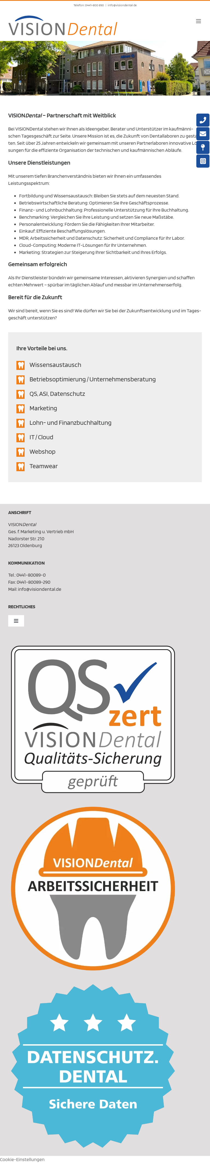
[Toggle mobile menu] (199, 21)
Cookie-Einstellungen (22, 1159)
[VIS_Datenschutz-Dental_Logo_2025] (93, 986)
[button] (105, 365)
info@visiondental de (122, 5)
